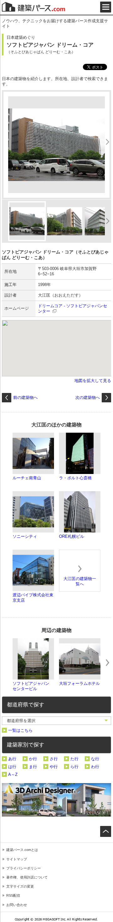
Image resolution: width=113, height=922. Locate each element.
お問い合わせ (16, 905)
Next (107, 662)
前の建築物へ (25, 397)
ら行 (74, 766)
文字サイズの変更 (20, 886)
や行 (54, 766)
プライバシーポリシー (23, 868)
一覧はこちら (20, 730)
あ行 (12, 758)
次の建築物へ (87, 397)
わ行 (95, 766)
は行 (12, 766)
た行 (74, 758)
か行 (33, 758)
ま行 (33, 766)
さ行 (54, 758)
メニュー (105, 7)
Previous (6, 662)
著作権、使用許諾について (27, 877)
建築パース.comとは (22, 850)
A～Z (13, 774)
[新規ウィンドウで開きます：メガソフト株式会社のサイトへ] (57, 920)
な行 (95, 758)
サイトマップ (16, 859)
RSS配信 (13, 895)
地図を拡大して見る (92, 380)
